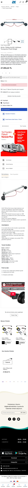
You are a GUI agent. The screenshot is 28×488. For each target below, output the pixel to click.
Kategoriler (14, 462)
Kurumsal (14, 458)
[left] (1, 335)
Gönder (24, 412)
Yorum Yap (14, 315)
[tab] (5, 174)
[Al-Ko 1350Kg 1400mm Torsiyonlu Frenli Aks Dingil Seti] (7, 330)
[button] (2, 24)
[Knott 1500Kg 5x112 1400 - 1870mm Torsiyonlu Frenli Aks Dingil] (21, 330)
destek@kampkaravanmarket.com (10, 468)
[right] (26, 335)
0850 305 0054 (6, 466)
